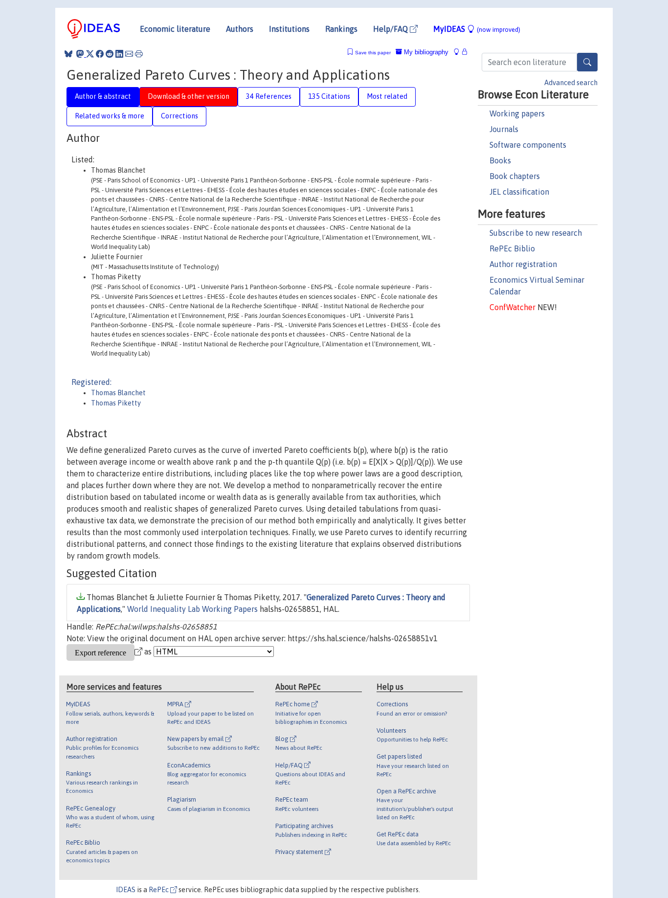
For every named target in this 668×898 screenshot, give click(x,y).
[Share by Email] (129, 53)
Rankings (341, 28)
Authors (239, 28)
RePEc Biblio (512, 248)
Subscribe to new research (536, 232)
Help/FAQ (391, 28)
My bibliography (425, 52)
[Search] (587, 62)
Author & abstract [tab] (103, 96)
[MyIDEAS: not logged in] (459, 52)
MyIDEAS (476, 28)
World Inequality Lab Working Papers (192, 609)
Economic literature (175, 28)
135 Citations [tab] (329, 96)
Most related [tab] (387, 96)
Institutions (289, 28)
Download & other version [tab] (188, 96)
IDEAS (125, 890)
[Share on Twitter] (90, 53)
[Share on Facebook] (100, 53)
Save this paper (373, 52)
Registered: (91, 382)
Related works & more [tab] (109, 116)
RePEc (159, 890)
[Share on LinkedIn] (119, 53)
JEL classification (519, 191)
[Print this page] (139, 53)
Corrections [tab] (179, 116)
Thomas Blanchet (118, 393)
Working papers (517, 113)
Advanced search (571, 83)
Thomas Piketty (116, 403)
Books (500, 160)
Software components (528, 144)
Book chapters (515, 176)
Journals (504, 129)
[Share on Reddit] (109, 53)
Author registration (523, 264)
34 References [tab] (268, 96)
